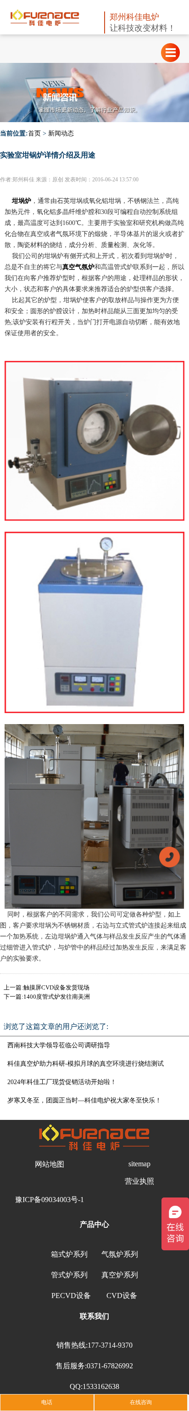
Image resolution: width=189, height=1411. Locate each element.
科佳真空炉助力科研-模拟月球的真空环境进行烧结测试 (85, 1063)
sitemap (139, 1164)
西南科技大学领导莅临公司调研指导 (58, 1045)
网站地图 (49, 1164)
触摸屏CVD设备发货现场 (56, 987)
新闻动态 (61, 133)
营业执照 (139, 1181)
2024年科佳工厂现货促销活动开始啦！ (62, 1082)
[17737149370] (169, 856)
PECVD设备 (71, 1295)
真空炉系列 (119, 1275)
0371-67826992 (110, 1366)
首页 (34, 133)
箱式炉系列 (69, 1254)
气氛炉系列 (119, 1254)
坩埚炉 (21, 200)
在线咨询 (141, 1402)
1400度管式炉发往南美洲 (56, 996)
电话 (46, 1402)
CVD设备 (121, 1295)
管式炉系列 (69, 1275)
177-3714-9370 (110, 1345)
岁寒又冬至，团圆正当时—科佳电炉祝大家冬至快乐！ (84, 1100)
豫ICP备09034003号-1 (49, 1199)
